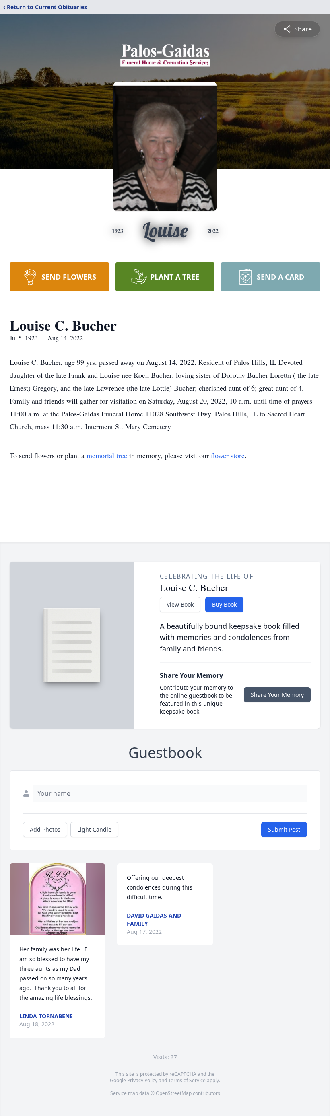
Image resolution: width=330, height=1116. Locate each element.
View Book (180, 604)
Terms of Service (187, 1080)
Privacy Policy (142, 1080)
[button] (57, 899)
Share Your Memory (277, 694)
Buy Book (224, 604)
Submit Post (284, 829)
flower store (228, 455)
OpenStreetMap (174, 1093)
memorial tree (107, 455)
